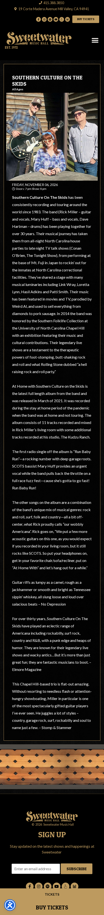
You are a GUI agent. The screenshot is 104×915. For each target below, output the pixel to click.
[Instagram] (44, 19)
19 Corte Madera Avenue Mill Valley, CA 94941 (53, 9)
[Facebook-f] (38, 19)
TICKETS (52, 894)
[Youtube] (55, 19)
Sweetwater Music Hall (32, 192)
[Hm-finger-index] (61, 19)
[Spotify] (50, 19)
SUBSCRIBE (77, 868)
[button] (94, 40)
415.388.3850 (53, 3)
